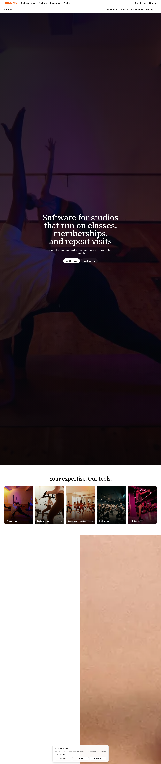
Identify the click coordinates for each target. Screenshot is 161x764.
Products (42, 3)
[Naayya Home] (11, 3)
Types (123, 9)
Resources (55, 3)
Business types (28, 3)
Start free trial (71, 261)
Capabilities (137, 9)
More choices (97, 758)
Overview (112, 9)
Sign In (152, 3)
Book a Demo (89, 261)
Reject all (80, 758)
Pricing (67, 3)
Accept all (63, 758)
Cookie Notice (60, 754)
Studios (8, 9)
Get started (140, 3)
